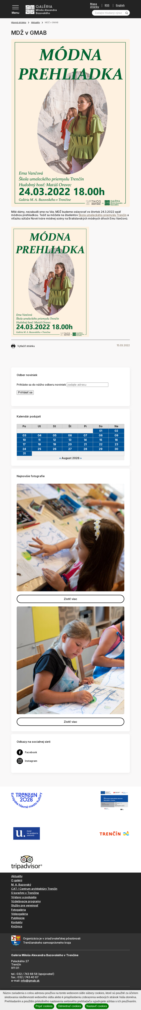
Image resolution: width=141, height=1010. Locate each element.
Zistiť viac (70, 599)
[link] (103, 215)
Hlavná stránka (18, 22)
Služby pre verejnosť (24, 905)
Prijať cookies (44, 1006)
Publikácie (18, 918)
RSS (107, 5)
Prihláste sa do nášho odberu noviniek (41, 384)
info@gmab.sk (30, 980)
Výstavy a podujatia (23, 897)
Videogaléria (19, 914)
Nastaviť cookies (96, 1006)
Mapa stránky (94, 5)
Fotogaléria (18, 909)
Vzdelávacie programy (26, 901)
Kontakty (17, 922)
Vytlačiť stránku (26, 346)
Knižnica (16, 926)
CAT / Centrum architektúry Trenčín (34, 888)
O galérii (16, 880)
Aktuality (35, 22)
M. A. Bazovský (21, 884)
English (120, 5)
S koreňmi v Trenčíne (25, 893)
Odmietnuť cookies (69, 1006)
